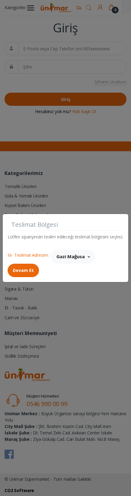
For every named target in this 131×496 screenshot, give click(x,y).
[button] (73, 257)
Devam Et (23, 270)
